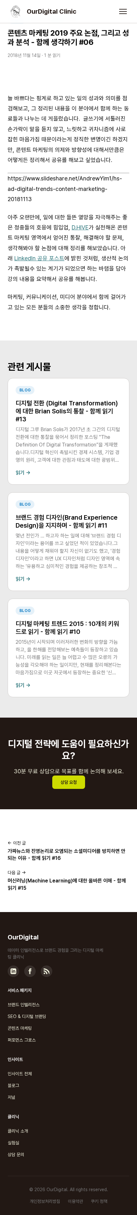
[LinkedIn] (13, 971)
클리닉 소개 (18, 1131)
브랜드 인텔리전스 (24, 1004)
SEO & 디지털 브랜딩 (27, 1016)
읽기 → (23, 473)
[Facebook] (30, 971)
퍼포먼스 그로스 (22, 1040)
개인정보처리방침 (45, 1201)
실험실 (13, 1142)
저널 (11, 1097)
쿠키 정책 (99, 1201)
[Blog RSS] (46, 971)
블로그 (13, 1085)
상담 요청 (69, 782)
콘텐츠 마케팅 (20, 1028)
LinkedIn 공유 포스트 (39, 258)
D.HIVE (80, 227)
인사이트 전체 (20, 1073)
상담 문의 (16, 1154)
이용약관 (75, 1201)
